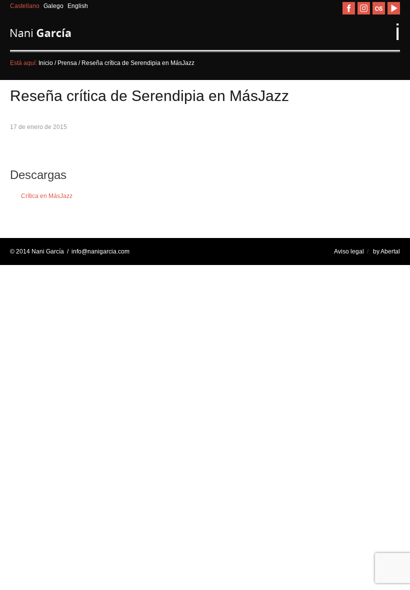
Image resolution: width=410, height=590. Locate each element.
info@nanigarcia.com (101, 251)
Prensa (68, 63)
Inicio (45, 63)
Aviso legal (349, 251)
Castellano (25, 6)
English (78, 6)
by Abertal (386, 251)
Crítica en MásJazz (46, 195)
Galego (54, 6)
